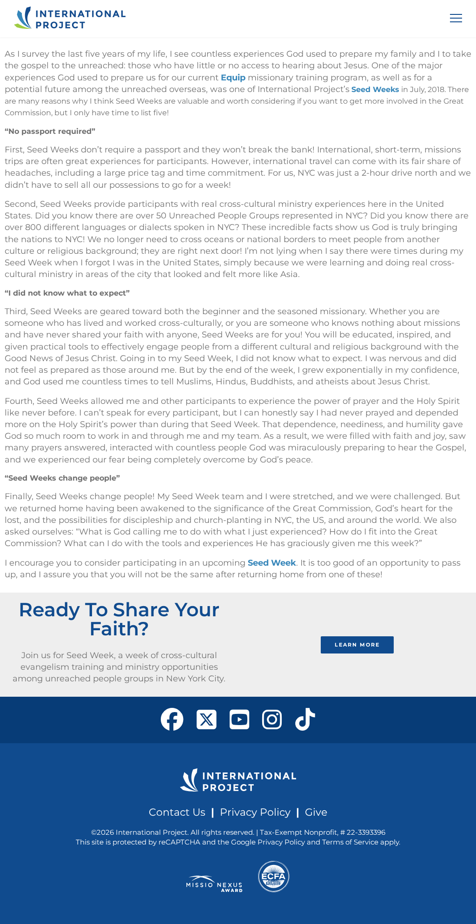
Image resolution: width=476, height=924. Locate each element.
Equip (233, 78)
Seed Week (272, 563)
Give (316, 812)
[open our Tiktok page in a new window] (305, 720)
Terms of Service (350, 842)
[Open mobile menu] (456, 18)
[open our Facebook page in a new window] (172, 720)
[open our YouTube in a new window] (240, 720)
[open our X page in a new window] (207, 720)
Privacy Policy (255, 812)
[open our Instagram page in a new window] (272, 720)
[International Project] (70, 18)
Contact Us (177, 812)
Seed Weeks (375, 89)
